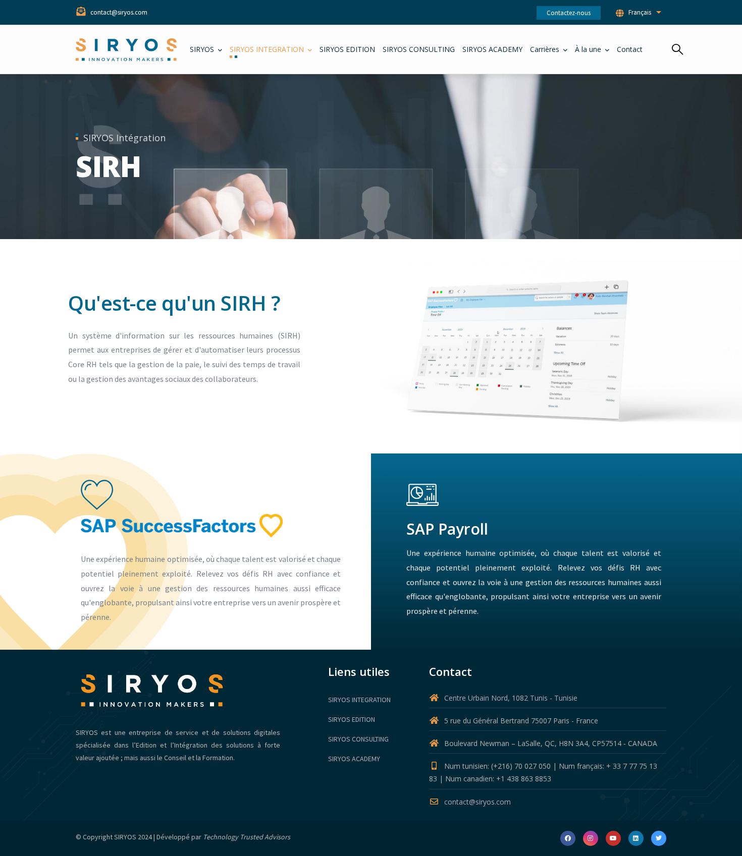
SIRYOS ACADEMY (354, 758)
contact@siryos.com (477, 802)
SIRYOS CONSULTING (358, 739)
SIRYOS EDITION (351, 719)
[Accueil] (126, 50)
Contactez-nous (569, 13)
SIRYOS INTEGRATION (359, 699)
